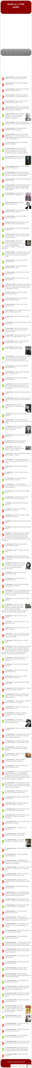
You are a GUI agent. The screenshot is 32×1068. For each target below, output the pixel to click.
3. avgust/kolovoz (9, 707)
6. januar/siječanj (9, 101)
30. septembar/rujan (10, 879)
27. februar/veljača (10, 298)
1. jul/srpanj (8, 621)
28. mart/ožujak (9, 372)
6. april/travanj (9, 398)
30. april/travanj (9, 441)
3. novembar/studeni (10, 955)
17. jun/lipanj (8, 584)
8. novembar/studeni (10, 973)
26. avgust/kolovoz (10, 765)
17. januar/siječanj (10, 142)
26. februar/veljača (10, 292)
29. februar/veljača (10, 304)
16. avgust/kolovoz (10, 747)
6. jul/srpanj (8, 633)
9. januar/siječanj (9, 113)
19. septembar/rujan (10, 854)
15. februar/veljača (10, 284)
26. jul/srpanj (8, 676)
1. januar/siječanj (9, 77)
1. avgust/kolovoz (9, 694)
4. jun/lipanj (8, 509)
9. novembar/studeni (10, 980)
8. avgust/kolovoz (9, 719)
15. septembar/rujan (10, 839)
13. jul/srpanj (8, 640)
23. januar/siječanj (10, 166)
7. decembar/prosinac (11, 1041)
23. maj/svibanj (9, 497)
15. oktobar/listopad (10, 923)
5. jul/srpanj (8, 627)
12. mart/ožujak (9, 316)
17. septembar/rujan (10, 848)
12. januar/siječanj (10, 128)
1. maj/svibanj (9, 447)
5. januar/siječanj (9, 89)
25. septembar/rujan (10, 867)
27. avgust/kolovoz (10, 771)
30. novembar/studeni (11, 1015)
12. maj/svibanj (9, 478)
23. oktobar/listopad (10, 936)
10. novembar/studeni (11, 986)
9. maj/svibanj (9, 466)
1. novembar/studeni (10, 942)
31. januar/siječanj (10, 228)
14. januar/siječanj (10, 134)
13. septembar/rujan (10, 827)
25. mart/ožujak (9, 356)
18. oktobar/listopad (10, 930)
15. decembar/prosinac (11, 1047)
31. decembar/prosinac (11, 1054)
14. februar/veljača (10, 272)
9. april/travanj (9, 419)
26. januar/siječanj (10, 193)
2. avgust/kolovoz (9, 701)
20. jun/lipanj (8, 598)
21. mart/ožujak (9, 341)
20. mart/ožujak (9, 335)
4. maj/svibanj (9, 453)
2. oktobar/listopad (10, 899)
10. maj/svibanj (9, 472)
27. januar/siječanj (10, 210)
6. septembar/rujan (10, 815)
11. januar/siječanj (10, 122)
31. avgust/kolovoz (10, 791)
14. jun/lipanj (8, 562)
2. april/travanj (9, 378)
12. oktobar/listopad (10, 917)
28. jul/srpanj (8, 688)
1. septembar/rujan (10, 797)
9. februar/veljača (10, 260)
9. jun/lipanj (8, 533)
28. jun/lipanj (8, 615)
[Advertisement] (16, 32)
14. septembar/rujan (10, 833)
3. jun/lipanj (8, 503)
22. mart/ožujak (9, 347)
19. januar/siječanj (10, 156)
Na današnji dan (21, 1062)
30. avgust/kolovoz (10, 782)
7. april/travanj (9, 404)
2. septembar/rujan (10, 809)
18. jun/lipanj (8, 590)
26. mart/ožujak (9, 366)
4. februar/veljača (10, 252)
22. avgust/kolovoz (10, 759)
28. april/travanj (9, 435)
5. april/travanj (9, 392)
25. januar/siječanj (10, 179)
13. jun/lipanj (8, 556)
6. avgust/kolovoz (9, 713)
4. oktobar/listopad (10, 905)
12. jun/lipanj (8, 550)
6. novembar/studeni (10, 961)
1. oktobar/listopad (10, 886)
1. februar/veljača (10, 234)
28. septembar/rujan (10, 873)
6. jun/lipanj (8, 521)
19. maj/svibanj (9, 491)
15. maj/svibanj (9, 484)
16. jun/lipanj (8, 578)
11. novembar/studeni (11, 999)
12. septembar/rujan (10, 821)
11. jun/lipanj (8, 544)
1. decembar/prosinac (11, 1023)
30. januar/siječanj (10, 216)
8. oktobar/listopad (10, 911)
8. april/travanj (9, 413)
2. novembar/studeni (10, 949)
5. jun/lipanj (8, 515)
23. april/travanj (9, 426)
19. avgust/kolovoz (10, 753)
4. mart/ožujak (9, 310)
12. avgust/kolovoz (10, 728)
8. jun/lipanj (8, 527)
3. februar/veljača (10, 241)
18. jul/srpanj (8, 664)
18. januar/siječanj (10, 148)
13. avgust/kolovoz (10, 734)
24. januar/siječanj (10, 172)
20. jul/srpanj (8, 670)
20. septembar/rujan (10, 860)
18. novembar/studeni (11, 1005)
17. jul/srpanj (8, 646)
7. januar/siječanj (9, 107)
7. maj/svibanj (9, 459)
